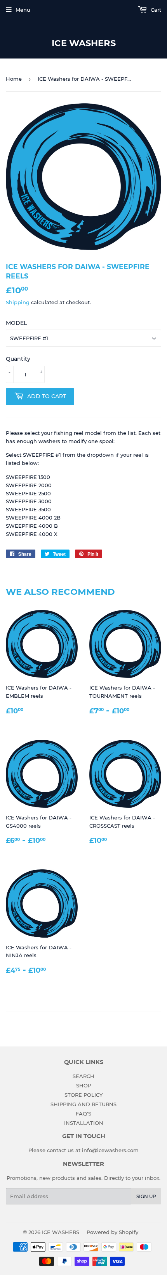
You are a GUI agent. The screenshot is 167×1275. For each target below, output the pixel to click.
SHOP (83, 1085)
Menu (23, 10)
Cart (155, 10)
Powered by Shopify (112, 1232)
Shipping (18, 302)
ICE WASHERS (84, 42)
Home (14, 79)
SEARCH (83, 1076)
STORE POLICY (83, 1095)
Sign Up (146, 1196)
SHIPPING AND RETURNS (83, 1104)
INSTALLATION (83, 1123)
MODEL (16, 322)
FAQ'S (83, 1113)
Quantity (18, 358)
